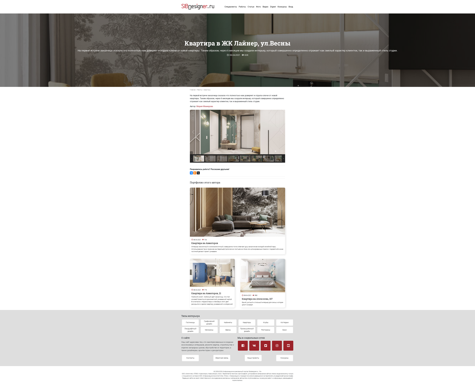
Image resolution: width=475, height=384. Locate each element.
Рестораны (265, 330)
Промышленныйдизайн (247, 330)
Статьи (251, 7)
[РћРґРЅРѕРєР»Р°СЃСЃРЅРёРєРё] (194, 172)
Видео (265, 7)
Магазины (209, 330)
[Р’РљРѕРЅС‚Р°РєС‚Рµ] (191, 172)
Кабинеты (228, 322)
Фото (258, 7)
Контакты (190, 358)
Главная (193, 90)
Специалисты (231, 7)
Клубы (265, 322)
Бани (285, 330)
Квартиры (247, 322)
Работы (242, 7)
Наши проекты (253, 358)
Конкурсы (282, 7)
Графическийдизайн (209, 322)
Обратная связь (221, 358)
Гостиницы (190, 322)
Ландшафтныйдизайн (190, 330)
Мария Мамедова (204, 106)
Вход (291, 7)
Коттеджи (285, 322)
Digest (273, 7)
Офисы (228, 330)
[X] (198, 172)
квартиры (207, 90)
